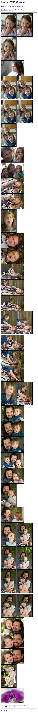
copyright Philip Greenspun (14, 6)
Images (11, 10)
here (6, 706)
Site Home (4, 10)
